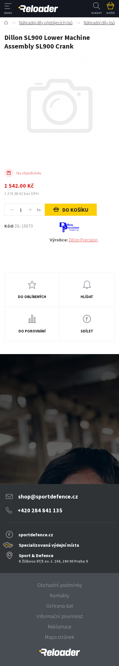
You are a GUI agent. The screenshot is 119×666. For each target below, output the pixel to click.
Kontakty (59, 595)
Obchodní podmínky (59, 585)
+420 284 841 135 (40, 510)
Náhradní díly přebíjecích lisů (45, 22)
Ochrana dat (59, 605)
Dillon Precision (83, 240)
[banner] (59, 652)
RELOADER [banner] (38, 8)
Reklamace (59, 626)
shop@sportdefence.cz (48, 496)
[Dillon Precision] (82, 227)
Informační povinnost (59, 616)
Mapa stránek (59, 637)
